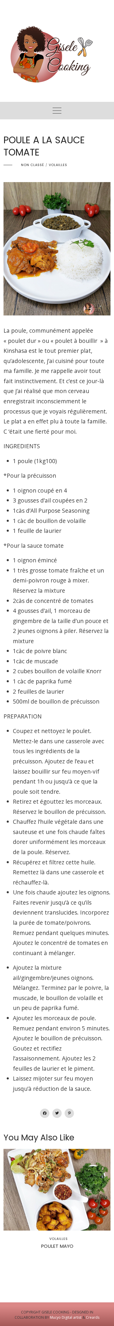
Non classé (32, 165)
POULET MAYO (57, 1246)
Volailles (58, 165)
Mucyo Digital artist (66, 1317)
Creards (92, 1317)
